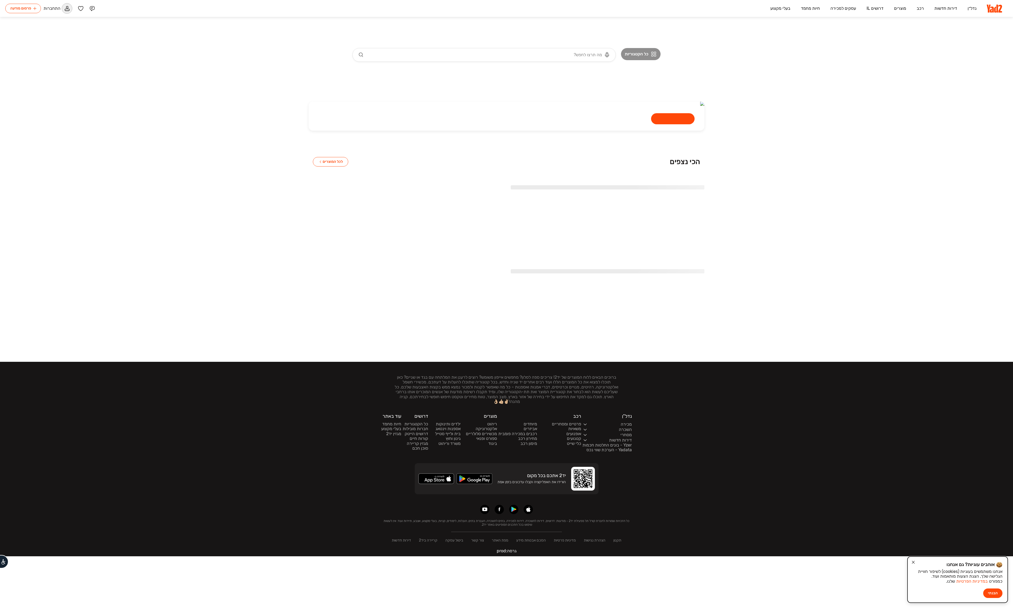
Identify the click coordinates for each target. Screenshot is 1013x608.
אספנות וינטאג (448, 428)
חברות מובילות (415, 428)
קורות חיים (419, 438)
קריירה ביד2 (428, 540)
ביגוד (492, 443)
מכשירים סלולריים (481, 433)
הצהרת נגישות (594, 540)
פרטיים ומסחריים (566, 424)
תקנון (617, 540)
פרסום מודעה (20, 8)
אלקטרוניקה (486, 428)
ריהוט (492, 424)
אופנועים (573, 433)
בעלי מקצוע (391, 428)
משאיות (574, 428)
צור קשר (477, 540)
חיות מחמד (391, 424)
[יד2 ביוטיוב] (484, 509)
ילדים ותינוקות (448, 424)
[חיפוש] (361, 55)
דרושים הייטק (416, 433)
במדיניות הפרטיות (972, 581)
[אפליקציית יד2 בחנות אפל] (528, 509)
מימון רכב (528, 443)
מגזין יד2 (393, 433)
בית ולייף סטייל (448, 433)
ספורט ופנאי (486, 438)
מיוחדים (530, 424)
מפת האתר (500, 540)
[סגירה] (913, 562)
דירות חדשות (401, 540)
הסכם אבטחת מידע (531, 540)
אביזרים (530, 428)
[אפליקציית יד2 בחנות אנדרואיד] (513, 509)
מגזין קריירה (417, 443)
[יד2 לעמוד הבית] (995, 8)
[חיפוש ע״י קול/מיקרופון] (607, 55)
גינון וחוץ (453, 438)
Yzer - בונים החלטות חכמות (607, 445)
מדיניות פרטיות (565, 540)
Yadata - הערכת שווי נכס (609, 450)
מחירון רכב (527, 438)
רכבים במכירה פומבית (517, 433)
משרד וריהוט (449, 443)
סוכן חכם (420, 448)
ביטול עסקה (454, 540)
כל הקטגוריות (416, 424)
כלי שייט (574, 443)
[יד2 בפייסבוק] (499, 509)
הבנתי (993, 593)
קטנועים (574, 438)
